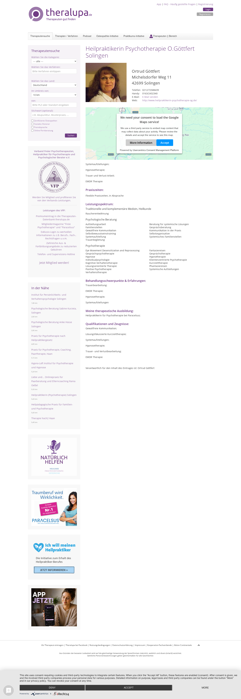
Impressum (140, 645)
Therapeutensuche (40, 36)
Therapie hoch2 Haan (43, 418)
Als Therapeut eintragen (52, 645)
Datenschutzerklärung (122, 645)
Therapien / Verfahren (66, 36)
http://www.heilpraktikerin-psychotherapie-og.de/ (169, 100)
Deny (52, 687)
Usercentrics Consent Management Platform (156, 150)
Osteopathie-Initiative (107, 36)
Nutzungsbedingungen (100, 645)
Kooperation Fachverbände (159, 645)
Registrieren (205, 14)
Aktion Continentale (183, 645)
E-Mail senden (150, 96)
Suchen (71, 135)
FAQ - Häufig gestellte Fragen (180, 4)
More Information (141, 142)
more (205, 687)
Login (208, 9)
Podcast (87, 36)
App (159, 4)
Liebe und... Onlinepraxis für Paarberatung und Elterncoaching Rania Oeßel (53, 381)
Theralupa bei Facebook (76, 645)
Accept (165, 142)
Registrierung (205, 4)
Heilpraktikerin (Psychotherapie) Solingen (54, 394)
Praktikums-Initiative (133, 36)
